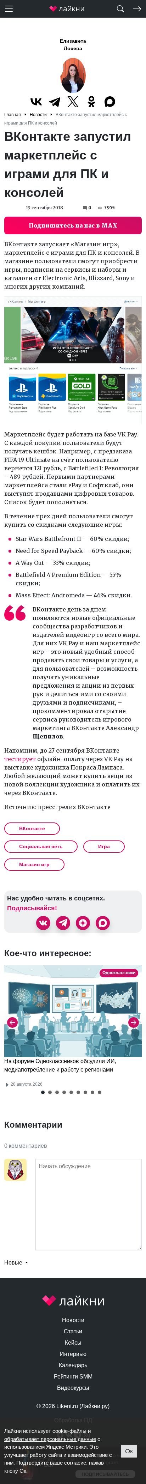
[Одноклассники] (91, 101)
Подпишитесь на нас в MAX (73, 225)
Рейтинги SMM (73, 1377)
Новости (73, 1320)
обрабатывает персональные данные (50, 1439)
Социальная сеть (41, 846)
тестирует (20, 758)
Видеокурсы (73, 1388)
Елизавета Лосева (73, 44)
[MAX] (109, 101)
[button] (43, 1092)
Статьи (73, 1331)
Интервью (73, 1354)
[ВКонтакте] (36, 101)
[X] (73, 101)
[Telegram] (54, 101)
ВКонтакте (32, 828)
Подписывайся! (32, 908)
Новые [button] (14, 1263)
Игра (104, 846)
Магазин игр (34, 864)
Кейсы (73, 1343)
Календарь (73, 1365)
